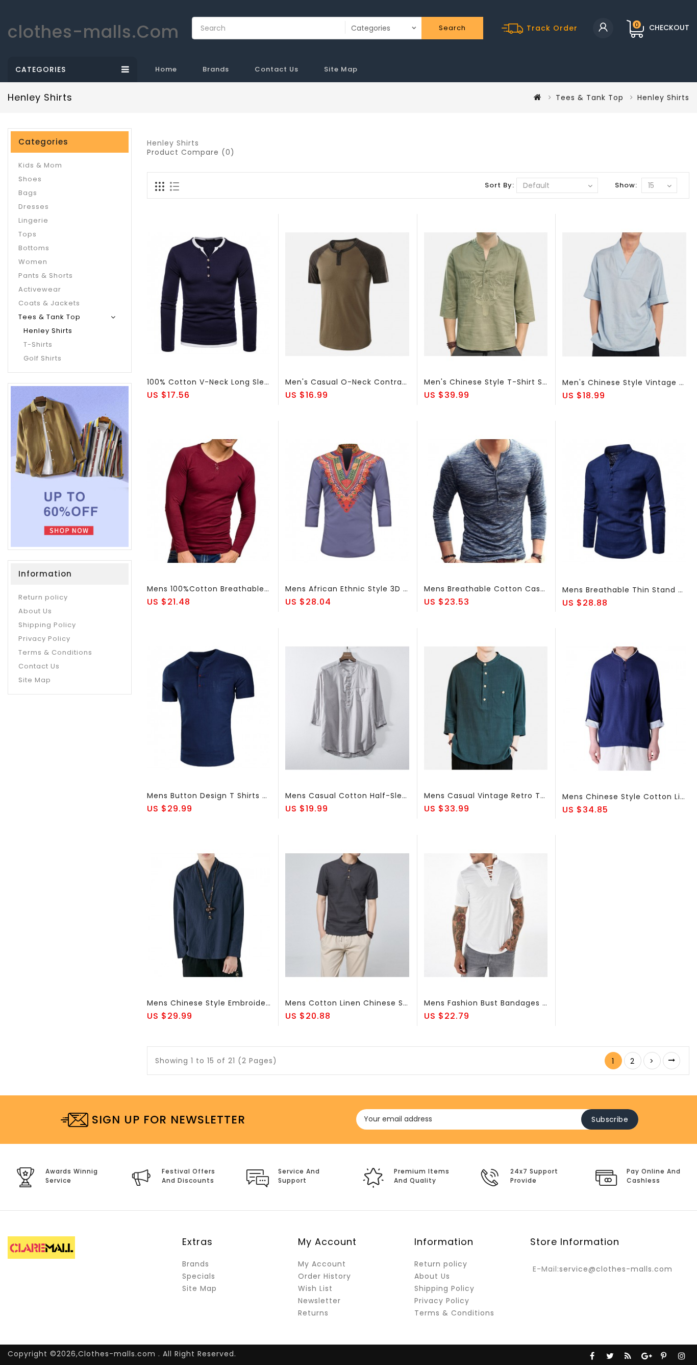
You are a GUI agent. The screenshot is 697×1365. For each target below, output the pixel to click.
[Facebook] (592, 1354)
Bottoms (33, 248)
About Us (35, 611)
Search (452, 28)
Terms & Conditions (55, 652)
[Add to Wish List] (177, 365)
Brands (216, 69)
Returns (313, 1313)
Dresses (33, 206)
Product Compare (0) (191, 152)
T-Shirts (38, 344)
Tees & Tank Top (590, 97)
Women (32, 262)
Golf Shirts (42, 358)
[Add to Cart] (156, 365)
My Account (322, 1264)
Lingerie (33, 220)
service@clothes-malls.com (616, 1269)
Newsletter (319, 1301)
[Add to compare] (198, 365)
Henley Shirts (47, 331)
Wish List (315, 1288)
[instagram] (681, 1354)
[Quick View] (219, 365)
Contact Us (276, 69)
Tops (27, 234)
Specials (198, 1276)
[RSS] (628, 1354)
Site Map (341, 69)
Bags (27, 193)
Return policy (43, 597)
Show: (626, 185)
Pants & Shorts (45, 275)
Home (166, 69)
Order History (324, 1276)
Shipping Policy (47, 625)
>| (671, 1060)
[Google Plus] (646, 1354)
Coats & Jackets (49, 303)
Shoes (30, 179)
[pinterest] (663, 1354)
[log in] (603, 28)
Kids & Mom (40, 165)
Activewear (39, 289)
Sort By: (499, 185)
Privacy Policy (44, 638)
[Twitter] (610, 1354)
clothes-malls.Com (93, 32)
